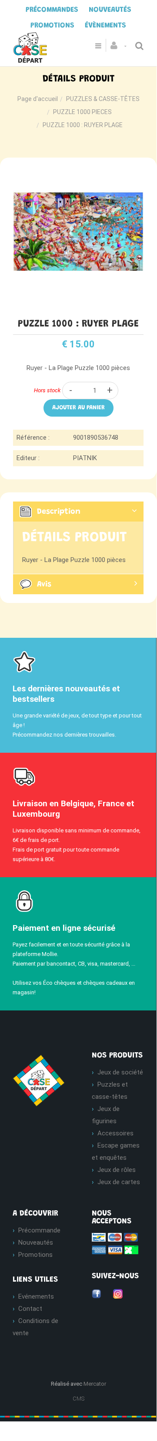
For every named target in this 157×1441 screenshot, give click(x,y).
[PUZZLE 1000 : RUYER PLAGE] (78, 172)
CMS (78, 1398)
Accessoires (115, 1133)
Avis (44, 584)
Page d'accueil (37, 98)
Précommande (39, 1230)
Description (58, 512)
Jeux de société (120, 1072)
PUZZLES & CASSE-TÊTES (103, 98)
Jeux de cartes (118, 1182)
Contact (30, 1309)
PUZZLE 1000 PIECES (82, 111)
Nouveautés (35, 1242)
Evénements (36, 1296)
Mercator (95, 1383)
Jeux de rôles (116, 1170)
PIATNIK (85, 458)
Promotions (35, 1255)
